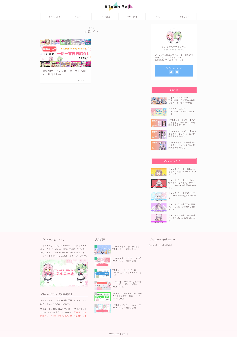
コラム (158, 17)
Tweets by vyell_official (160, 245)
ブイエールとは (53, 17)
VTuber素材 (132, 17)
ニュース (79, 17)
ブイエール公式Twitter (51, 309)
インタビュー (184, 17)
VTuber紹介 (105, 17)
